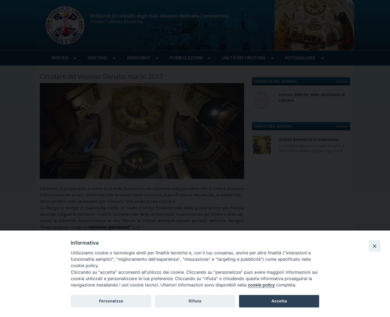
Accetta (279, 301)
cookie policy (261, 285)
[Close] (374, 246)
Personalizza (111, 301)
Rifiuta (195, 301)
